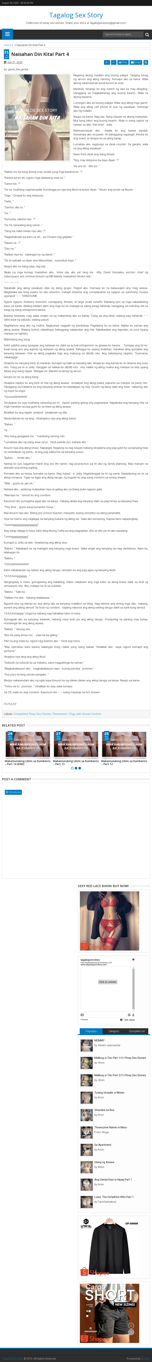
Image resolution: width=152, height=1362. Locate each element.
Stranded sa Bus (104, 1110)
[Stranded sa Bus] (87, 1115)
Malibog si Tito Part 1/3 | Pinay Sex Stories (120, 1058)
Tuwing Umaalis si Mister (109, 1092)
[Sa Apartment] (87, 1150)
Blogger (145, 1358)
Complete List (137, 1031)
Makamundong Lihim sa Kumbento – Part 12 (124, 762)
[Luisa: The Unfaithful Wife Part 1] (87, 1202)
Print (124, 62)
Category (114, 1031)
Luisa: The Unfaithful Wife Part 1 (114, 1197)
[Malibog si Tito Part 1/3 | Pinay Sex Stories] (87, 1063)
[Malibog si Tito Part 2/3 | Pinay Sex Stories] (87, 1080)
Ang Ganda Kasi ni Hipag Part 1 (113, 1179)
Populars (91, 1031)
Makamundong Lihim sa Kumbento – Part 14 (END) (28, 762)
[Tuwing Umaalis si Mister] (87, 1098)
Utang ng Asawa (104, 1162)
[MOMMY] (87, 1046)
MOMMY (99, 1040)
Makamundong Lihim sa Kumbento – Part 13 (76, 762)
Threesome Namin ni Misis (110, 1127)
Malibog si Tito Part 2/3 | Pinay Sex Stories (120, 1075)
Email (137, 62)
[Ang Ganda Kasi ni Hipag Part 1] (87, 1185)
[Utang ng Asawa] (87, 1167)
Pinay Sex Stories (40, 714)
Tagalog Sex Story (76, 15)
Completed (21, 714)
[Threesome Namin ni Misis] (87, 1132)
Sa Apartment (102, 1144)
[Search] (147, 34)
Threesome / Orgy (63, 714)
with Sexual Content (88, 714)
